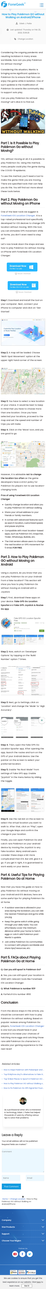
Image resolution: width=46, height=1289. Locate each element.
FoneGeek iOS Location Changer (18, 215)
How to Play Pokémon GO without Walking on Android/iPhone (24, 1083)
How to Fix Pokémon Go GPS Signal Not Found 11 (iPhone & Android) (24, 1088)
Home (5, 1199)
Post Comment (11, 1186)
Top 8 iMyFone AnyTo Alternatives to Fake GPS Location (24, 1074)
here (39, 1282)
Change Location (25, 39)
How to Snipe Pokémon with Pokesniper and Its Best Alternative (24, 1070)
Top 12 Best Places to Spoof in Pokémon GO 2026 (24, 1079)
